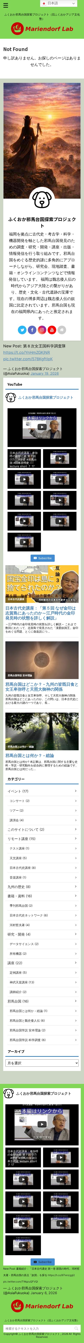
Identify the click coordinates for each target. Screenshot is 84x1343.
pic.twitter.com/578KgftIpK (28, 359)
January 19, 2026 (45, 373)
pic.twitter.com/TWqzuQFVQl (20, 1281)
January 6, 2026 (44, 1293)
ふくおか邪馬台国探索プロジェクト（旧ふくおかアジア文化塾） (42, 1320)
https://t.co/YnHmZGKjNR (26, 352)
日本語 (52, 3)
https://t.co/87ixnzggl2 (61, 1275)
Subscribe (45, 558)
